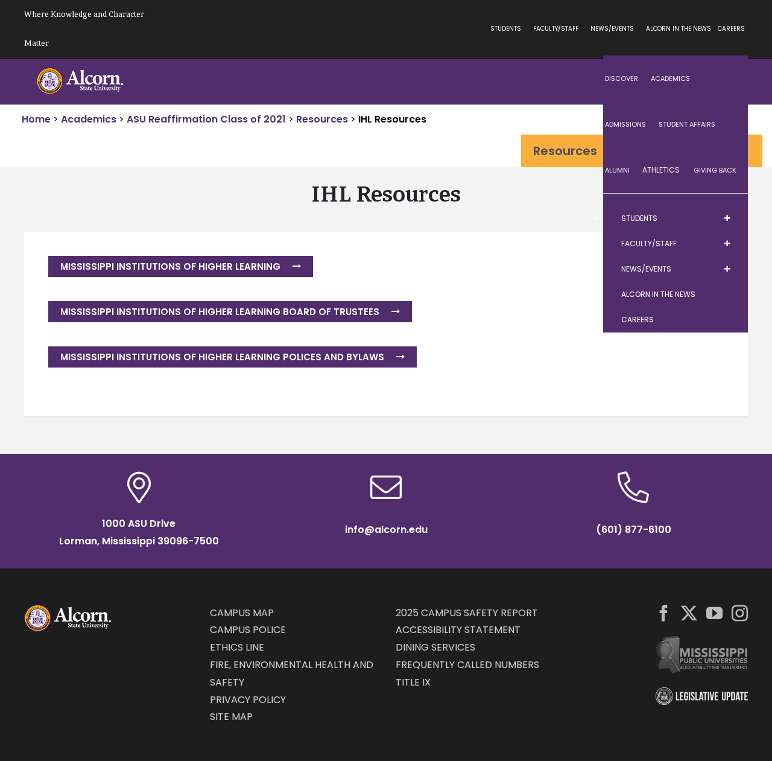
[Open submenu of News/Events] (727, 269)
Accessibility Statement (458, 630)
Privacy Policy (248, 700)
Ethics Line (237, 647)
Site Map (231, 717)
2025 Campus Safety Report (467, 613)
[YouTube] (714, 613)
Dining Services (435, 647)
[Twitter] (689, 613)
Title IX (413, 682)
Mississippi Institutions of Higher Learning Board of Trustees (219, 311)
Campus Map (242, 613)
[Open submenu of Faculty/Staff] (727, 243)
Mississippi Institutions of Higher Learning (170, 266)
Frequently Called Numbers (467, 665)
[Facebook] (664, 613)
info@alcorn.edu (386, 530)
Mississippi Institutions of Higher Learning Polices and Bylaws (222, 357)
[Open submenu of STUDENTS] (727, 218)
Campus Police (248, 630)
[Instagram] (740, 613)
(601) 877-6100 (633, 530)
